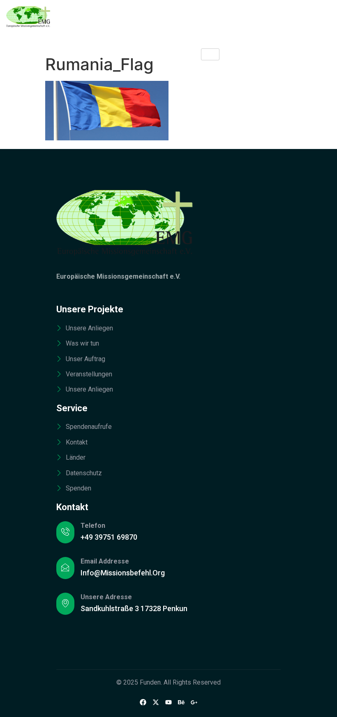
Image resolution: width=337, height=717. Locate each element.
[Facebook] (143, 702)
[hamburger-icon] (210, 54)
